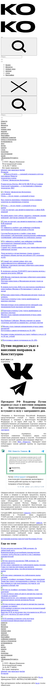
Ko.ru (40, 677)
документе (5, 430)
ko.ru (37, 683)
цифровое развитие (8, 137)
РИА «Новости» (24, 442)
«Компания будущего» (9, 158)
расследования (6, 154)
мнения (8, 71)
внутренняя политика (9, 539)
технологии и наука (8, 178)
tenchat (22, 170)
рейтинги (4, 133)
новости (4, 121)
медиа (3, 146)
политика (4, 152)
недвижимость (6, 141)
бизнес (8, 65)
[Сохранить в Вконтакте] (18, 379)
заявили (39, 523)
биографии (9, 75)
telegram (4, 170)
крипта (3, 148)
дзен (9, 170)
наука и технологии (8, 139)
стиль (7, 73)
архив (3, 156)
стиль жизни (6, 194)
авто (2, 143)
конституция (23, 539)
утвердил (27, 513)
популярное (5, 176)
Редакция (4, 172)
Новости (13, 176)
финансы (9, 67)
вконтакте (15, 170)
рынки (3, 127)
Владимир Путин (35, 539)
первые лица (10, 69)
